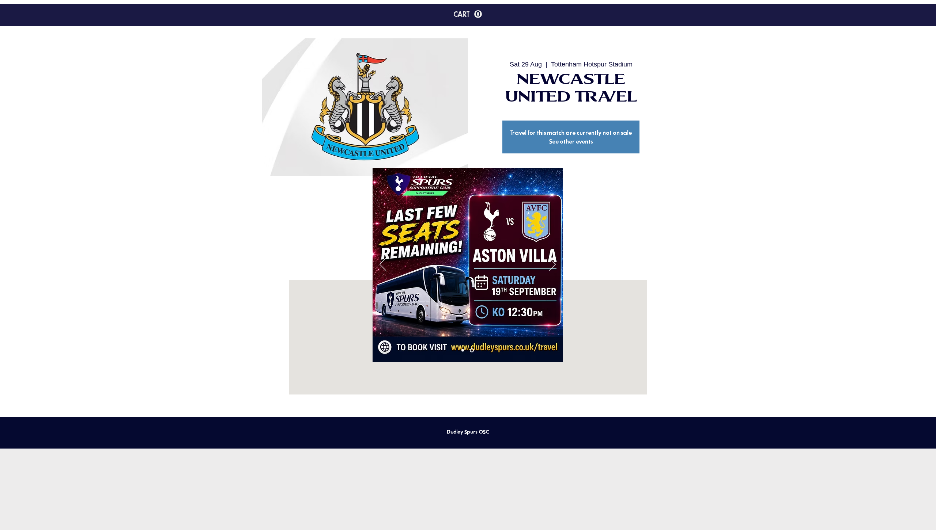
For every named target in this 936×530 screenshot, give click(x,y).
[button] (569, 173)
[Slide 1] (462, 350)
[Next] (552, 265)
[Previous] (383, 265)
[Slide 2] (472, 350)
